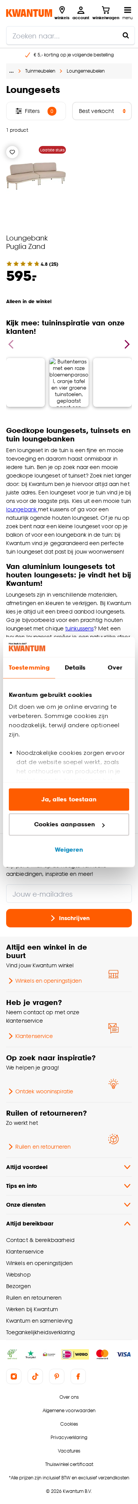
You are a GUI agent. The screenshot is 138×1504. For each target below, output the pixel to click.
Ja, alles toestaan (69, 799)
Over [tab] (115, 667)
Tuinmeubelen (40, 71)
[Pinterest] (56, 1376)
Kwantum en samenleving (39, 1320)
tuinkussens (79, 628)
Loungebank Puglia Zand (27, 241)
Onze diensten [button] (26, 1204)
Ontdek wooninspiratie (44, 1091)
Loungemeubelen (86, 71)
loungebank (22, 509)
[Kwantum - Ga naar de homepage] (29, 13)
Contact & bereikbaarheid (40, 1240)
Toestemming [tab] (29, 667)
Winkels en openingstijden (48, 980)
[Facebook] (78, 1376)
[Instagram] (13, 1376)
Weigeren (69, 849)
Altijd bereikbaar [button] (29, 1223)
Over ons (69, 1397)
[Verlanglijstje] (12, 152)
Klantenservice (34, 1036)
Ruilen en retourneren (43, 1146)
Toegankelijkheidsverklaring (40, 1332)
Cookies (69, 1424)
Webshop (18, 1274)
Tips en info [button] (21, 1185)
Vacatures (69, 1451)
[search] (70, 35)
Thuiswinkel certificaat (69, 1464)
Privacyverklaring (69, 1437)
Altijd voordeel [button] (27, 1167)
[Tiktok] (35, 1376)
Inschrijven (74, 918)
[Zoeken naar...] (125, 35)
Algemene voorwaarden (69, 1410)
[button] (69, 367)
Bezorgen (18, 1286)
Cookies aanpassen (64, 824)
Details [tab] (75, 667)
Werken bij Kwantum (32, 1309)
